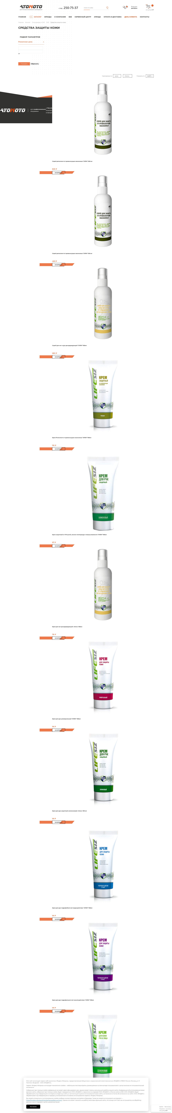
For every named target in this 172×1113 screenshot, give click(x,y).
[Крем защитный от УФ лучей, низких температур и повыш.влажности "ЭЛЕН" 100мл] (103, 493)
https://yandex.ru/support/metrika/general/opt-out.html (44, 1100)
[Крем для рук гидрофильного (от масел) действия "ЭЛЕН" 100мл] (103, 958)
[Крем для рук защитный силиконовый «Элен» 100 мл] (103, 769)
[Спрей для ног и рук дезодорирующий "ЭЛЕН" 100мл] (103, 304)
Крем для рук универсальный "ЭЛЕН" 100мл (66, 719)
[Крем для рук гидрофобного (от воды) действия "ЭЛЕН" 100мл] (103, 866)
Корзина (162, 1109)
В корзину (59, 172)
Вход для (134, 7)
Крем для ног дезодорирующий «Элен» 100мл (67, 626)
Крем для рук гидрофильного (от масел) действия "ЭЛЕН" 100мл (73, 1000)
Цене (116, 76)
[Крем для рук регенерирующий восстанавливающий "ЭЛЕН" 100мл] (103, 1050)
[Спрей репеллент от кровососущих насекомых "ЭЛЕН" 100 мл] (103, 212)
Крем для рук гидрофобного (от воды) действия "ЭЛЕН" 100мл (72, 908)
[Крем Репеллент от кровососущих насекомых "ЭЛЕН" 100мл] (103, 396)
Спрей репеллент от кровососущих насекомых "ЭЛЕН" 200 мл (72, 161)
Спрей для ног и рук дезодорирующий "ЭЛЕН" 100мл (69, 345)
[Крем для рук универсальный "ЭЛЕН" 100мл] (103, 677)
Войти (161, 1106)
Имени (127, 76)
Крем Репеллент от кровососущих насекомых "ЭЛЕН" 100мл (71, 437)
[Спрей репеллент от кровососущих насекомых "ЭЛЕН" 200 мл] (103, 120)
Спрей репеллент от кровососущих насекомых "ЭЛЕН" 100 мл (72, 253)
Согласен (33, 1106)
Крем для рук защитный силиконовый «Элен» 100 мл (69, 811)
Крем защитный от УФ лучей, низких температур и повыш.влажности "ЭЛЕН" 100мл (79, 534)
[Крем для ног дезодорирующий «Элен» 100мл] (103, 585)
